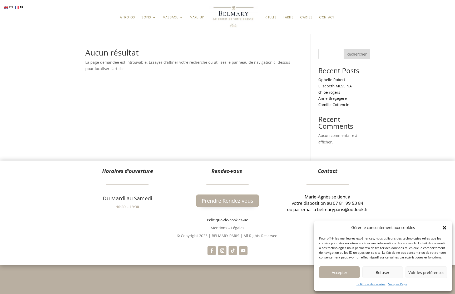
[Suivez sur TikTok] (233, 250)
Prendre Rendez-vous (227, 200)
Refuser (382, 272)
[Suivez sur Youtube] (243, 250)
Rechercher (357, 54)
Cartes (306, 17)
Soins (146, 17)
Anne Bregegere (332, 98)
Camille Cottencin (333, 104)
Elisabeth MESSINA (335, 85)
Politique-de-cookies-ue (227, 219)
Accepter (339, 272)
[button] (444, 227)
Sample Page (397, 284)
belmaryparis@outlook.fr (342, 209)
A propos (127, 17)
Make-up (197, 17)
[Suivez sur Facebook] (211, 250)
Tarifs (288, 17)
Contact (327, 17)
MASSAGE (170, 17)
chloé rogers (329, 92)
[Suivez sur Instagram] (222, 250)
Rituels (270, 17)
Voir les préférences (426, 272)
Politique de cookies (371, 284)
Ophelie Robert (331, 79)
